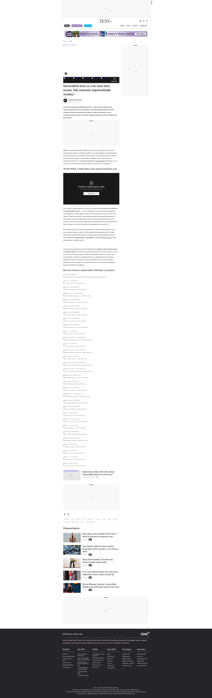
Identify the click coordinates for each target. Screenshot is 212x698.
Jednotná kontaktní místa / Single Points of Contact (100, 693)
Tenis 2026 (110, 661)
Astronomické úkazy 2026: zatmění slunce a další (83, 664)
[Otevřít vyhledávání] (143, 21)
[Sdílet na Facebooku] (64, 514)
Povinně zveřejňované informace (127, 693)
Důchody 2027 (140, 661)
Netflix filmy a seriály (127, 665)
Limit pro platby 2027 (142, 658)
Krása (128, 25)
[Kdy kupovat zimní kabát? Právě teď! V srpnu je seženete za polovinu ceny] (72, 537)
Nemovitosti (122, 640)
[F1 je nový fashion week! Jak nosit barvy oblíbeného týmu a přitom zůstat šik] (72, 575)
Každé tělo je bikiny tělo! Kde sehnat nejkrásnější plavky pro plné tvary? (98, 473)
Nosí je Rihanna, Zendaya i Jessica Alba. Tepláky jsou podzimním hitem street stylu (100, 585)
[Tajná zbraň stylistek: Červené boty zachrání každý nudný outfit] (72, 563)
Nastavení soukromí (140, 691)
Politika (95, 649)
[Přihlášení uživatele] (140, 21)
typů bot (111, 211)
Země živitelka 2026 (142, 665)
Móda (122, 25)
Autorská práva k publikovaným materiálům (76, 691)
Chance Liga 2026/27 (114, 643)
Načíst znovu (91, 193)
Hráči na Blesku (87, 640)
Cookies (133, 691)
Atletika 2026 (110, 665)
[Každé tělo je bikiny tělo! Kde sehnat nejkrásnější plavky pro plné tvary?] (72, 475)
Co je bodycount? (67, 667)
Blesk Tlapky (77, 640)
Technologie (126, 649)
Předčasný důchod (141, 654)
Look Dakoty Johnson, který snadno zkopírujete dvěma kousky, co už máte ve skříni (100, 549)
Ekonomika (141, 649)
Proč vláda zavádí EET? (97, 660)
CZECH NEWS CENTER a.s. (112, 687)
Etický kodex (116, 693)
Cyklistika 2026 (111, 668)
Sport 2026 (111, 649)
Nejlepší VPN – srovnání (128, 663)
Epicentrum (65, 654)
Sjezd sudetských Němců (98, 658)
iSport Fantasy (97, 640)
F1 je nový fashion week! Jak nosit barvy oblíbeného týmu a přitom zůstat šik (100, 573)
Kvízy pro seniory (67, 662)
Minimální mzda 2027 (142, 663)
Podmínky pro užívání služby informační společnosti (99, 691)
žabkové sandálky (106, 237)
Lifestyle (134, 25)
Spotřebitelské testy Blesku (110, 640)
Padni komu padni (96, 662)
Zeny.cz (65, 41)
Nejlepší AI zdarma (126, 658)
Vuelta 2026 (125, 643)
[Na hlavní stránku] (106, 21)
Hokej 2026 (110, 658)
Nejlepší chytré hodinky (127, 661)
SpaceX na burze (126, 654)
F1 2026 (109, 663)
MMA (108, 654)
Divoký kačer (95, 667)
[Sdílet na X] (68, 514)
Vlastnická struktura (82, 693)
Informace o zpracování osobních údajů (121, 691)
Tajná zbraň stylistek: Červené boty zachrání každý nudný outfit (97, 561)
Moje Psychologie (68, 640)
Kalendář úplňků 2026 (68, 665)
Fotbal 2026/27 (111, 656)
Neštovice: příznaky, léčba (69, 656)
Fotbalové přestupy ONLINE (83, 643)
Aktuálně (66, 649)
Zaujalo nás (143, 25)
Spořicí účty (140, 656)
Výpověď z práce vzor (97, 665)
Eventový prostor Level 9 (100, 643)
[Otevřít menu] (147, 21)
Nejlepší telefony (126, 656)
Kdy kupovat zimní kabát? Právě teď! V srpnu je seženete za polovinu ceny (99, 535)
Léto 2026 (81, 649)
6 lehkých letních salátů (83, 675)
